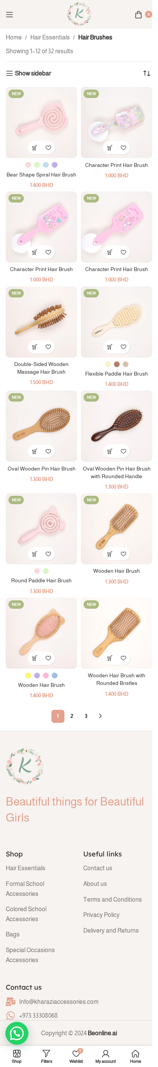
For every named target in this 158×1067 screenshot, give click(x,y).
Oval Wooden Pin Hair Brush (42, 469)
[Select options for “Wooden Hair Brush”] (34, 658)
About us (95, 884)
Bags (13, 934)
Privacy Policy (101, 915)
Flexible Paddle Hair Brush (116, 374)
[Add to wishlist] (48, 147)
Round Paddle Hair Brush (41, 580)
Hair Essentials (50, 37)
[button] (110, 147)
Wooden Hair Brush (116, 571)
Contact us (97, 868)
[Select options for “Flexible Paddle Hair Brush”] (110, 347)
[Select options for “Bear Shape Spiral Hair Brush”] (34, 147)
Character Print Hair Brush (116, 165)
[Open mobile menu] (9, 14)
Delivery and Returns (111, 930)
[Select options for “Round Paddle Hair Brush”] (34, 553)
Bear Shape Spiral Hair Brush (41, 175)
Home (14, 37)
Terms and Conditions (112, 899)
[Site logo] (79, 14)
